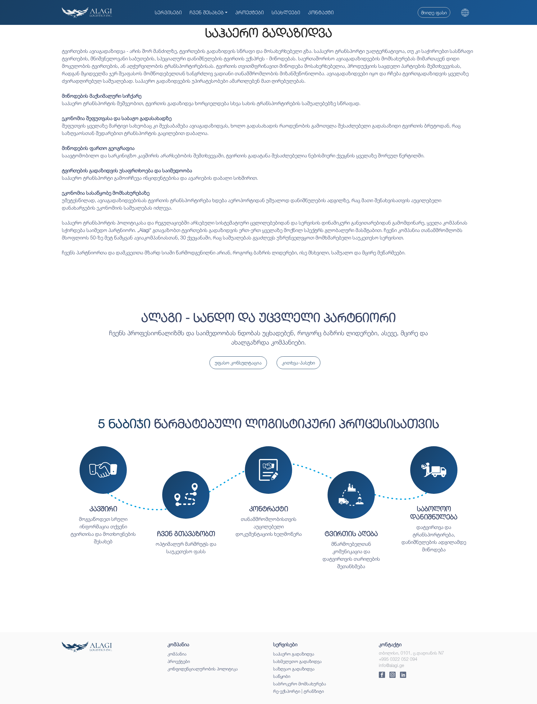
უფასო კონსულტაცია (238, 362)
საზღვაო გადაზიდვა (293, 668)
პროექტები (249, 12)
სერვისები (168, 12)
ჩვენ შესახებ (207, 12)
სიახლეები (286, 12)
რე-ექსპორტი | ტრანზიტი (298, 691)
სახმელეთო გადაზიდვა (297, 661)
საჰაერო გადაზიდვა (293, 653)
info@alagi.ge (391, 665)
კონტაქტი (321, 12)
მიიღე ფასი (434, 12)
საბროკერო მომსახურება (299, 683)
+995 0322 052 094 (398, 659)
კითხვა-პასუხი (298, 362)
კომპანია (177, 653)
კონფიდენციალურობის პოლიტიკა (203, 668)
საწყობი (281, 676)
